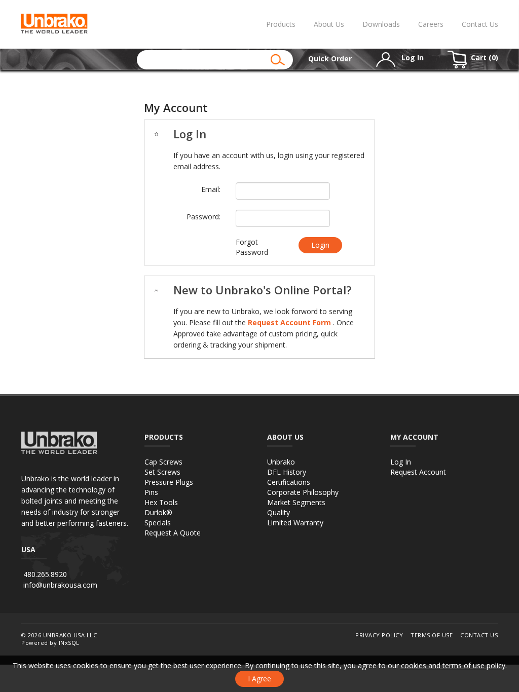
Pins (151, 492)
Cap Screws (163, 462)
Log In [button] (411, 57)
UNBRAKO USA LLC (70, 635)
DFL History (286, 472)
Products (280, 24)
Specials (157, 522)
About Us (329, 24)
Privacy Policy (379, 635)
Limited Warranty (295, 522)
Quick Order (330, 58)
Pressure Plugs (168, 482)
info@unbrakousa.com (60, 585)
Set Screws (162, 472)
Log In (400, 462)
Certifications (288, 482)
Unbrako (281, 462)
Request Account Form (290, 322)
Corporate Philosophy (303, 492)
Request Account (418, 472)
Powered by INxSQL (50, 642)
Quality (278, 512)
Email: (210, 189)
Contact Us (480, 24)
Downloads (381, 24)
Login (320, 245)
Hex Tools (161, 502)
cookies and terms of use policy (453, 665)
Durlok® (158, 512)
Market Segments (296, 502)
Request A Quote (172, 532)
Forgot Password (252, 247)
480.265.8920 (45, 574)
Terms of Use (432, 635)
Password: (203, 216)
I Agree (259, 678)
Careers (430, 24)
